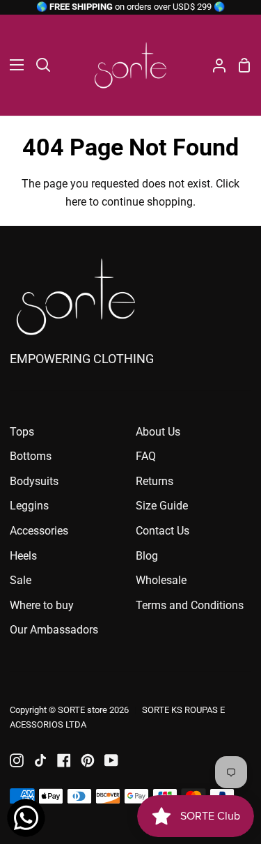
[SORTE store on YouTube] (111, 760)
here (75, 201)
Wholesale (161, 580)
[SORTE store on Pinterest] (88, 760)
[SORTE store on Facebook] (64, 760)
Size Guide (162, 505)
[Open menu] (12, 64)
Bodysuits (34, 481)
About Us (158, 431)
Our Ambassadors (54, 629)
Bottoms (31, 456)
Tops (22, 431)
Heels (23, 555)
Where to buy (42, 605)
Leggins (29, 505)
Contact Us (162, 530)
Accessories (39, 530)
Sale (20, 580)
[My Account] (213, 65)
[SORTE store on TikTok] (40, 760)
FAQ (146, 456)
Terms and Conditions (190, 605)
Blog (147, 555)
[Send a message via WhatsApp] (26, 818)
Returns (154, 481)
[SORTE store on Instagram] (17, 760)
